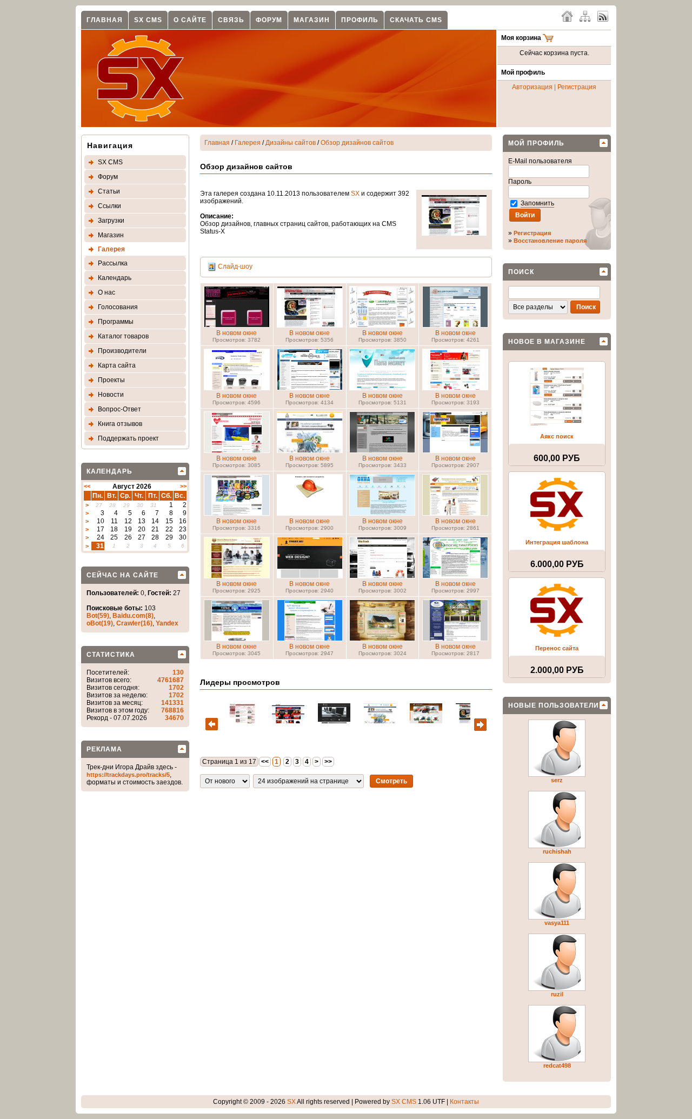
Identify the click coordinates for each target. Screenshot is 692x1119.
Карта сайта (117, 365)
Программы (116, 321)
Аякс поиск (557, 436)
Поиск (521, 272)
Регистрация (576, 87)
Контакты (464, 1101)
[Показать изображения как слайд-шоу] (212, 266)
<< (87, 486)
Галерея (111, 249)
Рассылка (113, 263)
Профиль (359, 20)
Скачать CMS (416, 20)
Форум (269, 20)
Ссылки (109, 206)
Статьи (109, 191)
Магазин (312, 20)
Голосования (118, 307)
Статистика (110, 654)
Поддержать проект (128, 438)
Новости (111, 394)
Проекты (111, 380)
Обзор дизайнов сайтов (357, 142)
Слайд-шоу (235, 266)
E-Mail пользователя (541, 161)
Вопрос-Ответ (119, 409)
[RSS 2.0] (603, 15)
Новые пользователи (553, 705)
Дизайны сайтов (290, 142)
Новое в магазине (546, 341)
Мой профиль (536, 143)
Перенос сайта (556, 648)
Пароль (520, 181)
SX (355, 193)
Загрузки (111, 220)
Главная (104, 20)
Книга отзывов (120, 424)
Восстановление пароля (550, 240)
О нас (106, 292)
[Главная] (567, 15)
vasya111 (556, 923)
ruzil (557, 994)
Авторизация (532, 87)
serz (557, 780)
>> (183, 486)
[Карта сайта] (585, 15)
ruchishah (557, 851)
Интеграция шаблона (556, 542)
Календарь (114, 278)
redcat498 (557, 1065)
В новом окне (236, 333)
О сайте (190, 20)
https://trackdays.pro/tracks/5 (128, 774)
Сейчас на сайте (122, 575)
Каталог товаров (123, 336)
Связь (231, 20)
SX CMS (148, 20)
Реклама (104, 749)
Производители (122, 351)
